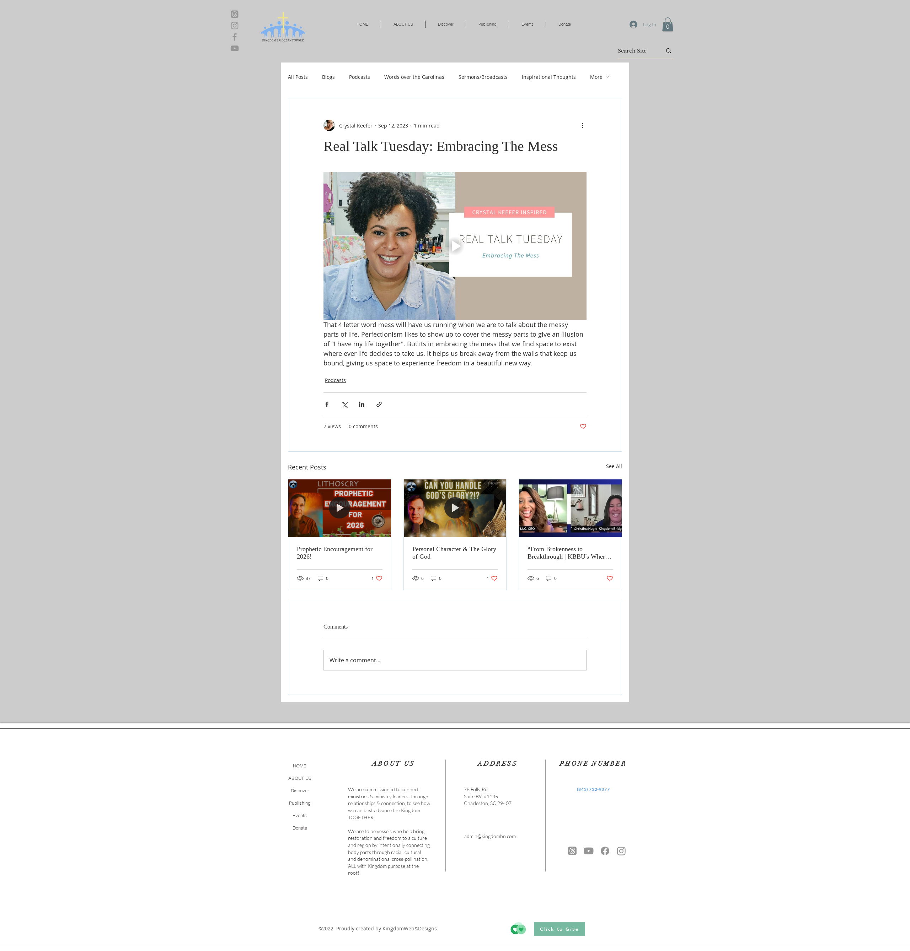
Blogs (328, 77)
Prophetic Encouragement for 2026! (335, 552)
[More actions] (582, 125)
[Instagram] (235, 26)
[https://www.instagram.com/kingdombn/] (621, 851)
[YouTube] (235, 48)
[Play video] (455, 246)
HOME (299, 765)
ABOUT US (299, 778)
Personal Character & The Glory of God (454, 552)
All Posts (298, 77)
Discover (300, 790)
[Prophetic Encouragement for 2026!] (339, 508)
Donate (300, 828)
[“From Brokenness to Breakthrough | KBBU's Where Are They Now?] (570, 508)
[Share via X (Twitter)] (344, 404)
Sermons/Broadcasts (483, 77)
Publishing (300, 803)
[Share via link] (379, 404)
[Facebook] (235, 37)
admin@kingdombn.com (490, 836)
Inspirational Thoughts (549, 77)
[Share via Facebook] (326, 404)
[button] (668, 24)
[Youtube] (588, 851)
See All (614, 466)
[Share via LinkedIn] (361, 404)
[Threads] (235, 14)
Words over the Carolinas (414, 77)
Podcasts (359, 77)
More (596, 77)
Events (300, 815)
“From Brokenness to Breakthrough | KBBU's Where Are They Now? (568, 552)
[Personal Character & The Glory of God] (455, 508)
